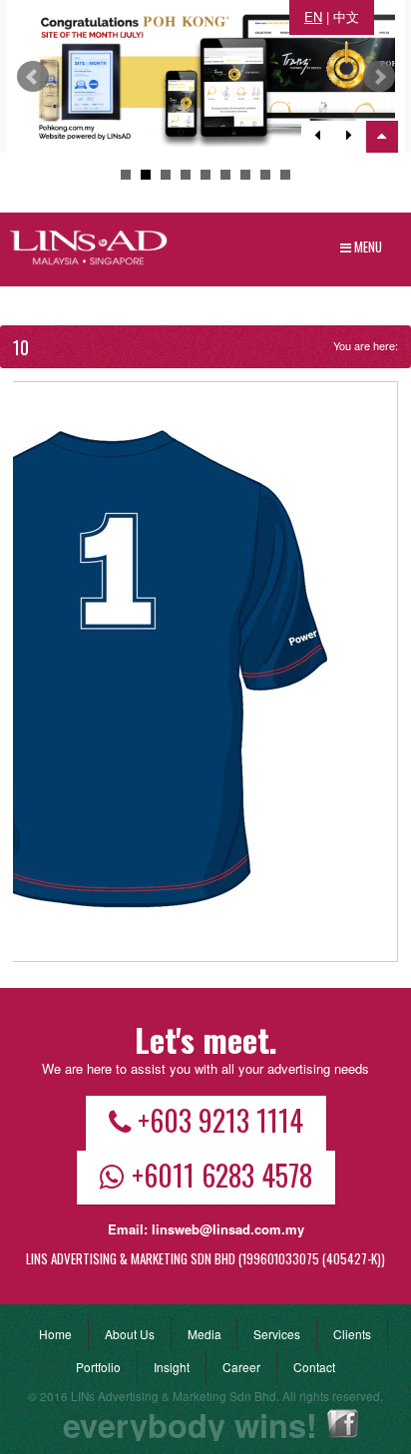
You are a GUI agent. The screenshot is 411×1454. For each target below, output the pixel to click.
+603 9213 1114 (220, 1120)
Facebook (342, 1423)
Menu (366, 246)
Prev (33, 77)
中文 (346, 16)
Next (379, 77)
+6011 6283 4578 (222, 1175)
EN (313, 16)
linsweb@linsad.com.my (228, 1228)
